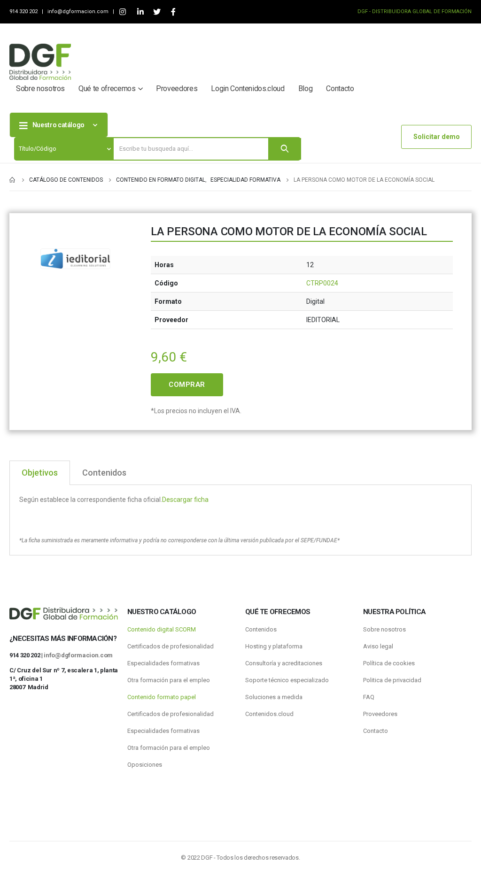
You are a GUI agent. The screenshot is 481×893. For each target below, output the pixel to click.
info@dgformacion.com (78, 11)
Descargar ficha (185, 499)
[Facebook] (173, 12)
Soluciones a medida (274, 697)
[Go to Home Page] (12, 180)
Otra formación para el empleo (168, 680)
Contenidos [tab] (104, 472)
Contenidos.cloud (269, 713)
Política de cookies (389, 663)
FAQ (368, 697)
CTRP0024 (322, 283)
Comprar (187, 384)
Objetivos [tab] (40, 472)
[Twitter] (157, 12)
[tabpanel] (240, 520)
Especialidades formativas (163, 663)
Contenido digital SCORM (161, 629)
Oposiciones (144, 764)
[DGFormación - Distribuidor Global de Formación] (40, 62)
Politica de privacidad (392, 680)
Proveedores (176, 88)
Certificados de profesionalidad (170, 646)
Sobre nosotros (40, 88)
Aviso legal (378, 646)
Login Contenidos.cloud (247, 88)
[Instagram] (122, 12)
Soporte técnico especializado (287, 680)
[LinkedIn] (140, 12)
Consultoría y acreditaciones (283, 663)
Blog (305, 88)
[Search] (284, 149)
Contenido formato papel (161, 697)
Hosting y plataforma (274, 646)
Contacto (340, 88)
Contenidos (261, 629)
